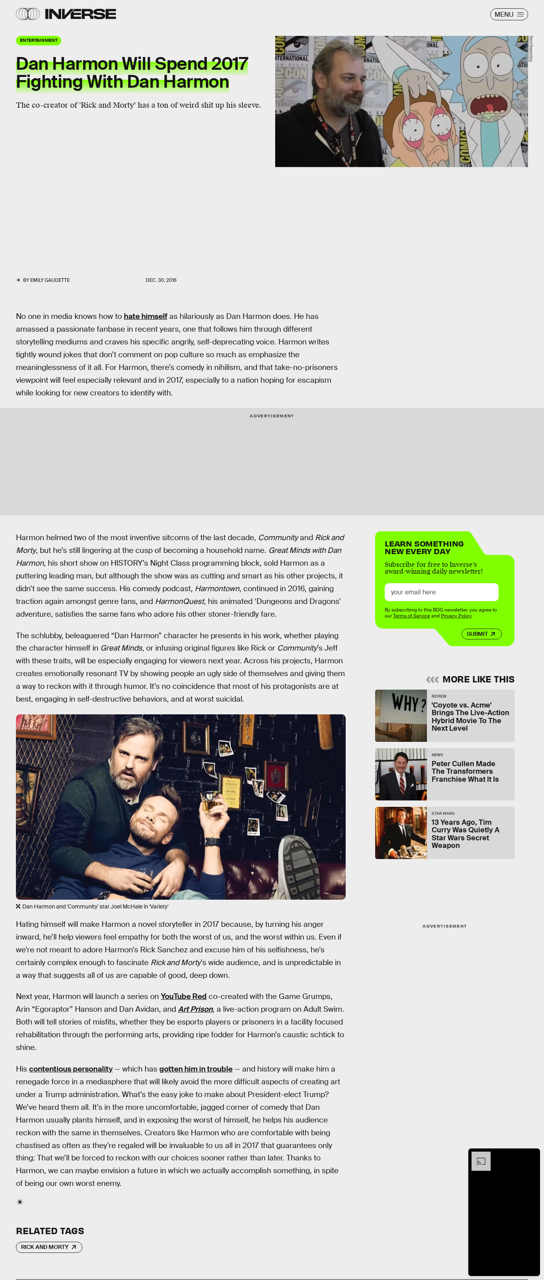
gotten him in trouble (196, 1069)
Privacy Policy (456, 616)
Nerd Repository (531, 49)
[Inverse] (80, 14)
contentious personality (71, 1069)
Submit (477, 634)
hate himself (145, 316)
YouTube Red (184, 996)
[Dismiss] (531, 1155)
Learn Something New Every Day (424, 546)
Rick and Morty (44, 1247)
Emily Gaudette (50, 280)
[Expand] (477, 1155)
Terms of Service (411, 616)
